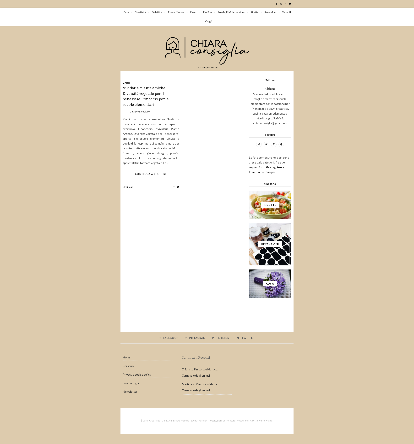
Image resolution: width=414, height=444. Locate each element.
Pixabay (270, 167)
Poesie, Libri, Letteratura (231, 12)
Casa (126, 12)
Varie (285, 12)
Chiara (129, 186)
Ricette (254, 12)
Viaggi (208, 21)
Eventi (193, 12)
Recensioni (270, 12)
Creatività (140, 12)
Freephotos (256, 172)
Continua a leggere (151, 173)
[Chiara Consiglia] (207, 48)
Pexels (280, 167)
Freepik (270, 172)
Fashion (207, 12)
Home (127, 357)
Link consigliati (132, 383)
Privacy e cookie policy (137, 374)
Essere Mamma (176, 12)
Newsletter (130, 391)
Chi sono (128, 366)
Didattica (157, 12)
